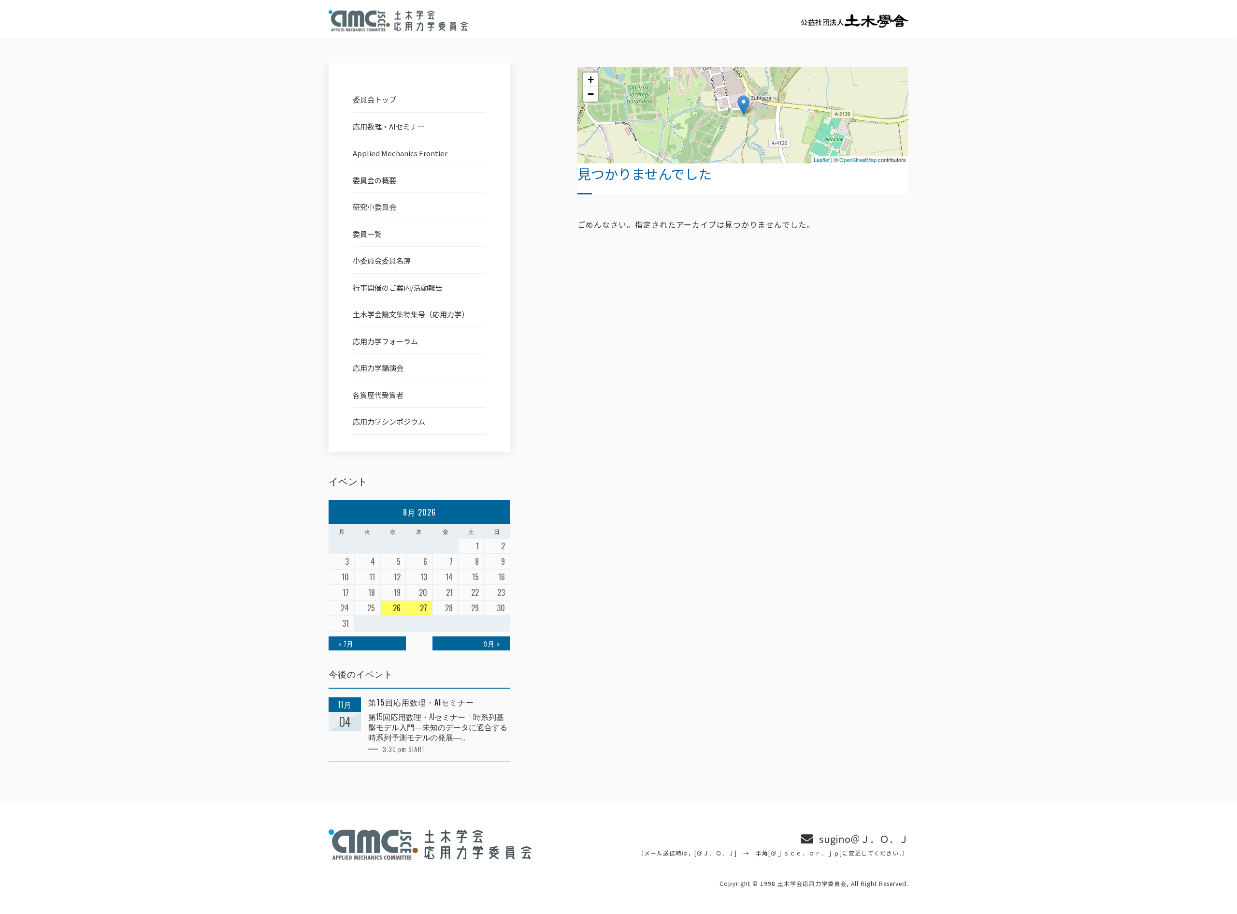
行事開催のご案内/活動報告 (398, 287)
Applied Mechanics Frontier (400, 153)
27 (423, 608)
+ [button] (591, 80)
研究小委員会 (374, 207)
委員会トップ (374, 99)
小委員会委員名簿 (382, 260)
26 (397, 608)
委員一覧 (367, 234)
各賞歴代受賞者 (378, 395)
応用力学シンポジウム (389, 421)
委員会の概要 (374, 180)
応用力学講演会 (378, 368)
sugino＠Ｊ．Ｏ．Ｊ (863, 839)
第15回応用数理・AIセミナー (421, 702)
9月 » (492, 643)
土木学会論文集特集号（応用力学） (411, 314)
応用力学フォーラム (385, 341)
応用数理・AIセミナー (389, 126)
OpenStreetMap (858, 159)
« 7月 (346, 643)
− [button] (591, 94)
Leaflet (822, 159)
